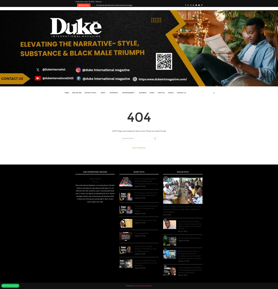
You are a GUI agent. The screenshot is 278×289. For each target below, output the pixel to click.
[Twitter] (188, 5)
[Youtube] (196, 5)
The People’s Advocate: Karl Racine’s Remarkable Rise (146, 194)
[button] (92, 5)
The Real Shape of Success (104, 5)
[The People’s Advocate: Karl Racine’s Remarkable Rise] (125, 196)
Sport (152, 93)
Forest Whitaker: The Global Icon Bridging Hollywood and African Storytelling (189, 270)
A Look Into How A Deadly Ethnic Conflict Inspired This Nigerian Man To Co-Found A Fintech (189, 225)
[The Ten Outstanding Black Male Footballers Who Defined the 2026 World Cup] (125, 182)
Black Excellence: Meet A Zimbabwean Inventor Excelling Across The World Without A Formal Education (189, 254)
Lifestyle (161, 93)
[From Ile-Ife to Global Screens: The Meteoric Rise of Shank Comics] (125, 249)
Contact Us (181, 93)
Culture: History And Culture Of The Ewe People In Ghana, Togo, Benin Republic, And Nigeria (182, 209)
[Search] (214, 93)
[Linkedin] (193, 5)
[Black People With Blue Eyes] (169, 241)
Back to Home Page (139, 147)
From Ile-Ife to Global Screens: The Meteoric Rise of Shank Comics (146, 248)
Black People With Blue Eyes (189, 238)
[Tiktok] (202, 5)
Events (171, 93)
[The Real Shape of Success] (125, 223)
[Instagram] (190, 5)
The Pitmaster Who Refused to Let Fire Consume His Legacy (146, 208)
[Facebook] (185, 5)
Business (142, 93)
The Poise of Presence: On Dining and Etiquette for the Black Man (146, 262)
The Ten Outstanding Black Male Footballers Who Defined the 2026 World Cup (146, 181)
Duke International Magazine (143, 286)
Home (67, 93)
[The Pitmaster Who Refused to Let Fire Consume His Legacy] (125, 209)
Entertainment (128, 93)
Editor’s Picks (90, 93)
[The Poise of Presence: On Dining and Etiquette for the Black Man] (125, 263)
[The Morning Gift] (125, 236)
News (103, 93)
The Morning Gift (141, 233)
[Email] (199, 5)
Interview (114, 93)
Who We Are (77, 93)
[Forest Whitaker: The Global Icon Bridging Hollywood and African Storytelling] (169, 271)
